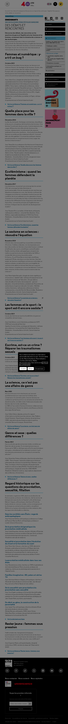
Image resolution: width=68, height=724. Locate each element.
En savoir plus (39, 369)
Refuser (31, 368)
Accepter (23, 368)
